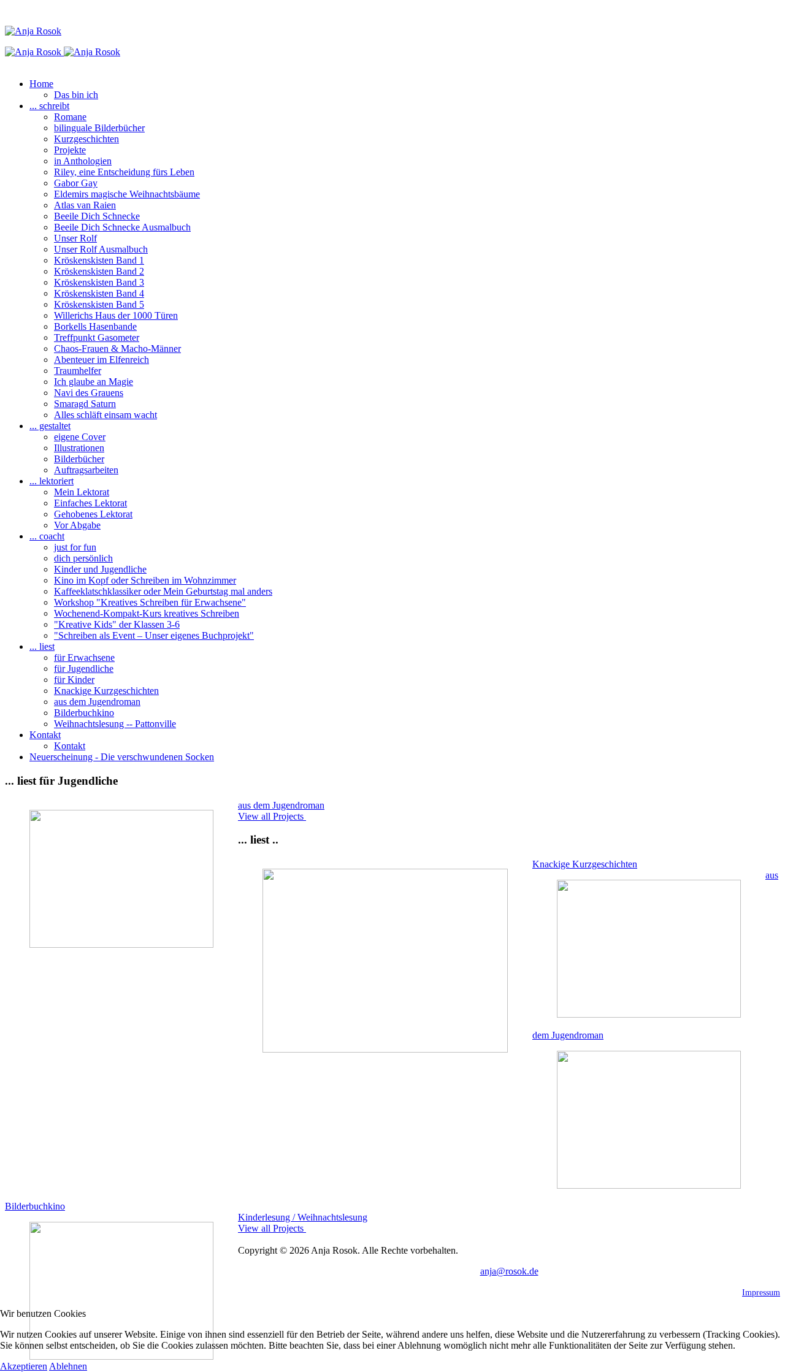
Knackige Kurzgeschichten (584, 864)
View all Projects (272, 816)
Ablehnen (68, 1366)
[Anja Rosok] (62, 52)
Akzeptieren (23, 1366)
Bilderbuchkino (35, 1206)
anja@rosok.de (509, 1271)
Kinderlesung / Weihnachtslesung (302, 1217)
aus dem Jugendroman (281, 805)
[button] (41, 83)
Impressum (761, 1292)
